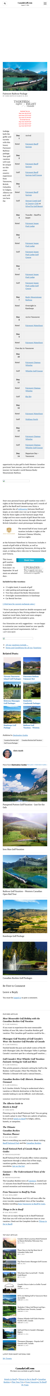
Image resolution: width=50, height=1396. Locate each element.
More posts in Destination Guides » (37, 765)
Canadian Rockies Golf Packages (17, 978)
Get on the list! (18, 1166)
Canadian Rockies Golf (11, 740)
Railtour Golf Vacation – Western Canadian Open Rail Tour (22, 892)
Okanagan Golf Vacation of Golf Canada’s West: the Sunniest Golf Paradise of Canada (24, 1040)
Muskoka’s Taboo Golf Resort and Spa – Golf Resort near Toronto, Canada (32, 1308)
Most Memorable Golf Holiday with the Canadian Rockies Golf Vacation (21, 1020)
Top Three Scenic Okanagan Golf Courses (32, 1262)
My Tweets (7, 1358)
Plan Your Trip (18, 1382)
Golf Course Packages (11, 743)
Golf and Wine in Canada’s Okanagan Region (31, 1331)
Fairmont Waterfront (34, 325)
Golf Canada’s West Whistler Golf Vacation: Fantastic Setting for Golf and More (24, 1060)
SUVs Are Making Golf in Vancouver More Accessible (32, 1297)
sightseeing (22, 509)
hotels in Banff (19, 1118)
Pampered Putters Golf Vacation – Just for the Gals (24, 806)
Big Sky (28, 396)
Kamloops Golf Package (13, 936)
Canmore (32, 1180)
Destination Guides (20, 735)
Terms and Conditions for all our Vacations (23, 647)
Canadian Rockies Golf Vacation (32, 740)
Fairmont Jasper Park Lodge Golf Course (32, 254)
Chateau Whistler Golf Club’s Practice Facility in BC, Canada (31, 1320)
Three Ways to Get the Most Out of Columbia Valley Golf (30, 1251)
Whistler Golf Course (34, 371)
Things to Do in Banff (13, 1209)
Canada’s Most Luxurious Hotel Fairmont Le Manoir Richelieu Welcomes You (32, 1240)
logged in (17, 997)
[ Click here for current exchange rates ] (19, 604)
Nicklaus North (31, 419)
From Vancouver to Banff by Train (19, 1192)
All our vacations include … (17, 645)
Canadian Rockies (11, 1130)
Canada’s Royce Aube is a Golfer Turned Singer (32, 1285)
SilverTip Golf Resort (34, 206)
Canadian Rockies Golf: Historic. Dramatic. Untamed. (23, 1080)
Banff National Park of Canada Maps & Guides (22, 1150)
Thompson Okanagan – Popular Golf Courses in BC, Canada (30, 1342)
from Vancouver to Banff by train (31, 1204)
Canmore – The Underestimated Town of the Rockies (24, 1173)
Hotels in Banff (10, 1106)
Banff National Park (11, 1143)
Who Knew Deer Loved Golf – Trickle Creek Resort (31, 1274)
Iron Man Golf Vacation (13, 849)
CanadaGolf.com (25, 3)
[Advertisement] (25, 35)
